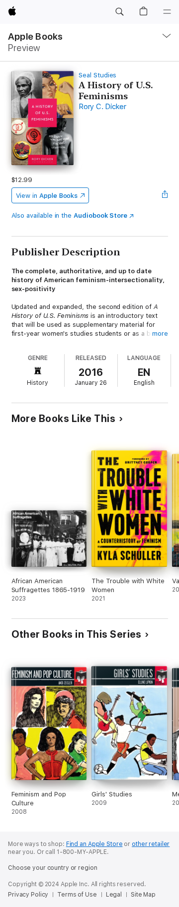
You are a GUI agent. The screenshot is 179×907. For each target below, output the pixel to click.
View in (47, 195)
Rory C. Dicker (102, 106)
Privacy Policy (28, 894)
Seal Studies (97, 75)
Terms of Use (77, 894)
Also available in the (69, 215)
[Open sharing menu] (164, 195)
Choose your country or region (52, 867)
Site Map (143, 894)
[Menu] (167, 12)
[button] (119, 12)
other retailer (151, 844)
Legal (114, 894)
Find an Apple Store (94, 844)
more (160, 333)
